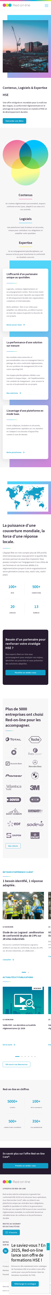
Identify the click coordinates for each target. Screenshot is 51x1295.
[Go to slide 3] (25, 1056)
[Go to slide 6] (35, 1056)
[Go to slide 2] (28, 972)
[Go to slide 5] (32, 1056)
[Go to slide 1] (24, 972)
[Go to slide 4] (28, 1056)
